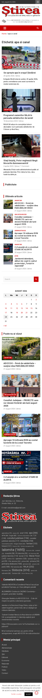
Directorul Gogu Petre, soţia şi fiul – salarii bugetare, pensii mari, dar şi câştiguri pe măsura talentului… (20, 607)
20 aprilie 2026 (9, 76)
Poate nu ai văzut (12, 333)
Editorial (5, 657)
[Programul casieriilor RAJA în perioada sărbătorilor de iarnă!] (21, 100)
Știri (16, 256)
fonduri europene (27, 546)
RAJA (28, 566)
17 (6, 313)
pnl (4, 561)
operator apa (33, 559)
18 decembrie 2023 (11, 121)
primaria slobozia (12, 564)
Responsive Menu (37, 2)
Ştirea (18, 76)
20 (22, 313)
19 (17, 313)
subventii (6, 573)
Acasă (4, 645)
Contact (5, 673)
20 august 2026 (20, 252)
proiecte (35, 564)
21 (27, 313)
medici (10, 559)
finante (16, 546)
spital (34, 570)
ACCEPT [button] (28, 694)
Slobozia (21, 570)
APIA (5, 535)
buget (12, 535)
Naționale (5, 664)
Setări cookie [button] (16, 694)
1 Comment (24, 166)
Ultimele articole (14, 196)
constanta (26, 541)
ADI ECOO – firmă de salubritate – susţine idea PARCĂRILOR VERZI (26, 205)
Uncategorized (20, 214)
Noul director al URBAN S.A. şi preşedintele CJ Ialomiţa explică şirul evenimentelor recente (21, 617)
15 (31, 308)
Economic (5, 661)
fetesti (7, 546)
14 (27, 308)
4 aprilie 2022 (8, 166)
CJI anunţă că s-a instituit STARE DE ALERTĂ (26, 248)
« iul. (5, 326)
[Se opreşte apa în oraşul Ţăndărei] (21, 58)
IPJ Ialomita (22, 553)
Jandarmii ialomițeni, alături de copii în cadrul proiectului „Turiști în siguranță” (26, 262)
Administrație (9, 155)
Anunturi (8, 67)
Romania (6, 570)
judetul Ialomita (10, 556)
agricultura (7, 533)
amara (16, 533)
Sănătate (5, 651)
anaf (24, 533)
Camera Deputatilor (25, 535)
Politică (4, 667)
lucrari (23, 556)
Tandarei (16, 573)
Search (36, 279)
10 (6, 308)
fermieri (31, 543)
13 (22, 308)
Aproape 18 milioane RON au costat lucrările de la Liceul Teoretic (26, 235)
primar (25, 561)
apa (33, 533)
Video (4, 670)
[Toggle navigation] (5, 28)
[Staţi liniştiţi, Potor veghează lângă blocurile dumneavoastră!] (21, 145)
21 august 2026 (20, 211)
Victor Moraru (27, 573)
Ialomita (13, 550)
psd (6, 567)
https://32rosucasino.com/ (12, 624)
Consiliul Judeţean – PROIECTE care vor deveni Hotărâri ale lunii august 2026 (25, 220)
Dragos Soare (19, 544)
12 (17, 308)
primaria (34, 561)
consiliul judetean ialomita (19, 539)
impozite (30, 550)
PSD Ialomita (16, 567)
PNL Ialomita (14, 561)
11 (11, 308)
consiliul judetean (18, 538)
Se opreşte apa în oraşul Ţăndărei (20, 72)
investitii (10, 553)
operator (21, 559)
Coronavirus (7, 544)
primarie (27, 564)
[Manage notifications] (36, 693)
